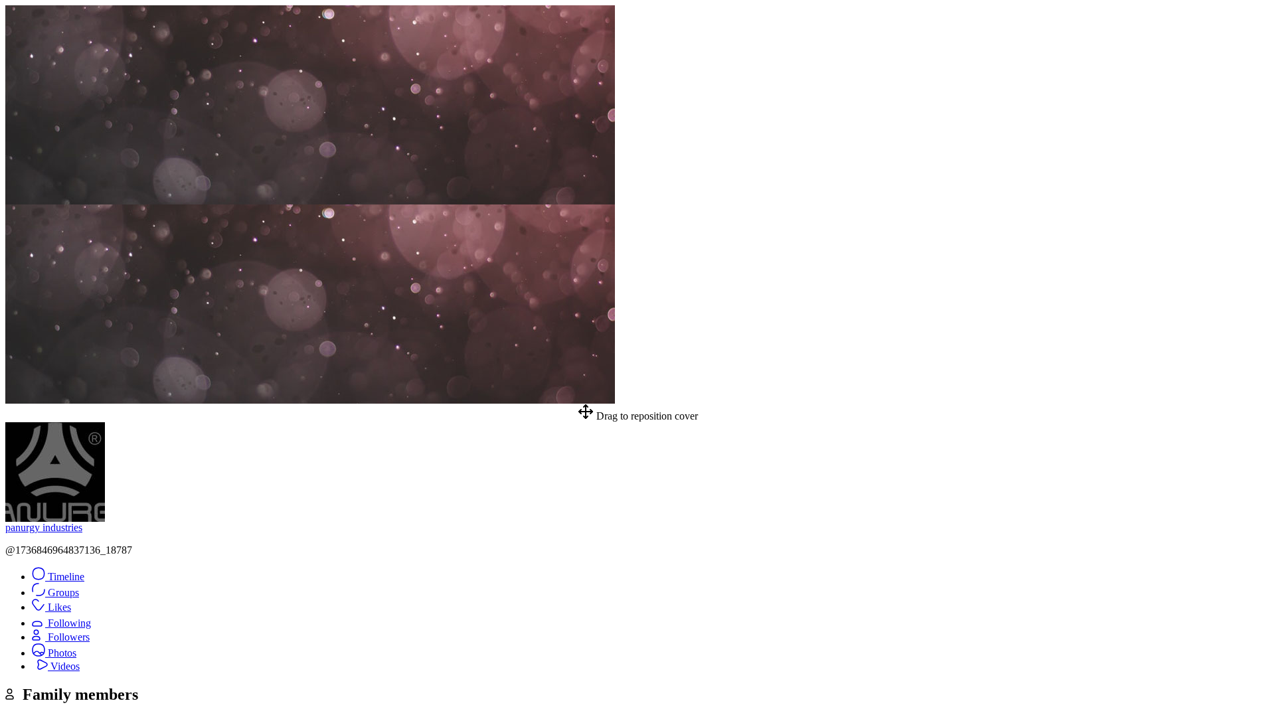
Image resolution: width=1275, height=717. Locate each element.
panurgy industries (43, 527)
